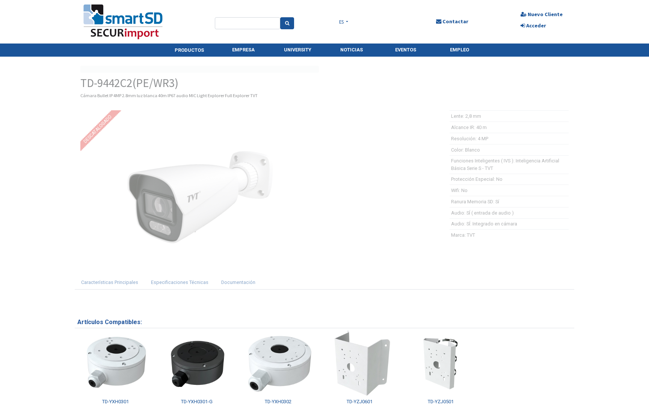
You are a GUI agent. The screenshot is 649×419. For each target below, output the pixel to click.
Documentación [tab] (238, 282)
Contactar (454, 21)
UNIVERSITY (297, 50)
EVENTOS (405, 50)
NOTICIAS (351, 50)
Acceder (535, 25)
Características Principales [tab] (109, 282)
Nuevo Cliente (545, 14)
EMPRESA (243, 50)
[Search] (287, 23)
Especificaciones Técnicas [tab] (179, 282)
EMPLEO (459, 50)
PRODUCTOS (189, 50)
